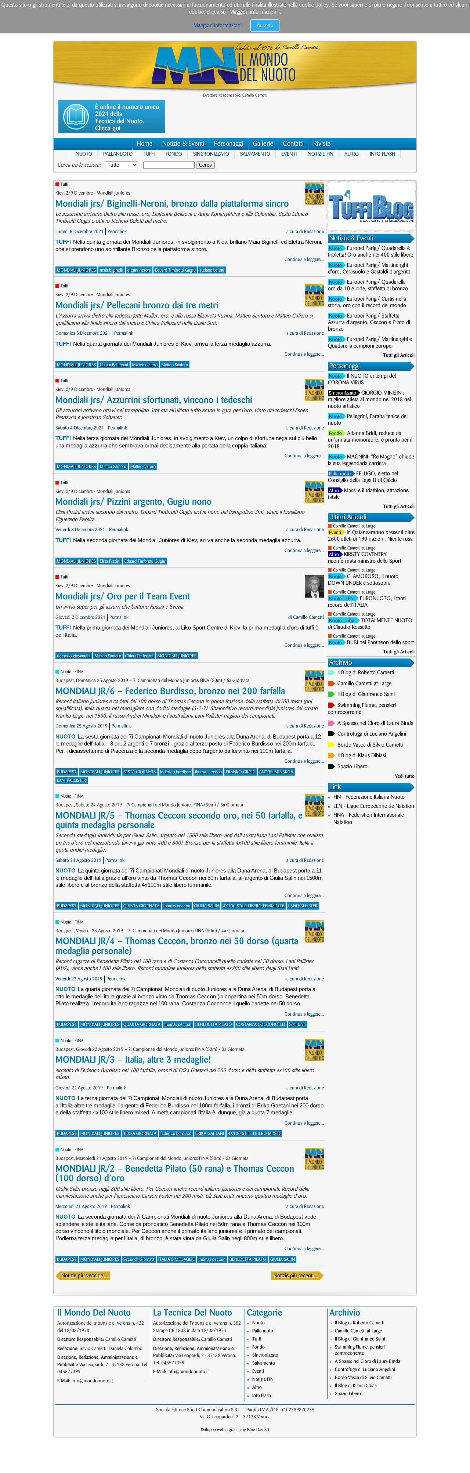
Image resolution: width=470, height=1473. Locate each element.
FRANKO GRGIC (240, 772)
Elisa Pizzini (110, 561)
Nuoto (84, 154)
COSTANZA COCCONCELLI (260, 1025)
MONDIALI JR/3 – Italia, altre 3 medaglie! (133, 1060)
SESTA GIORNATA (139, 772)
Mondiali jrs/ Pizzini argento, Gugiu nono (133, 502)
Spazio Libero (352, 766)
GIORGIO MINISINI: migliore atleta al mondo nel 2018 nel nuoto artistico (369, 400)
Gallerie (263, 144)
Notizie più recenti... (296, 1275)
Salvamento (255, 154)
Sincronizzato (211, 154)
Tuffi (149, 154)
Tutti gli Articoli (399, 355)
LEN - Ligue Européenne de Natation (373, 806)
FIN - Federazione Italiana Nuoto (369, 797)
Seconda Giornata (138, 1260)
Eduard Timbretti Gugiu (175, 270)
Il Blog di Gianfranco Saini (366, 694)
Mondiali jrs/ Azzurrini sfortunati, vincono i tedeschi (153, 400)
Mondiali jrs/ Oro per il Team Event (122, 596)
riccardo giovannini (74, 656)
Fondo (174, 154)
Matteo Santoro (175, 365)
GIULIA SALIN (206, 906)
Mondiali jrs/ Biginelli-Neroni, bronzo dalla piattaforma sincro (172, 204)
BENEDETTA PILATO (213, 1025)
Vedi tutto (405, 776)
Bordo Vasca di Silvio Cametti (370, 745)
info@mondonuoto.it (92, 1381)
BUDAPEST (66, 772)
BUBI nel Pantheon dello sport (380, 642)
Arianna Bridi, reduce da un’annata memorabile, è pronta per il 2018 (370, 440)
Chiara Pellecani (114, 365)
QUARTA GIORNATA (141, 1025)
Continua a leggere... (304, 259)
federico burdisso (175, 772)
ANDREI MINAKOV (276, 772)
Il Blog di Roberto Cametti (365, 672)
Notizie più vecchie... (84, 1275)
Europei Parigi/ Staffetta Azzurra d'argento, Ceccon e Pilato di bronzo (369, 322)
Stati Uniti (297, 1025)
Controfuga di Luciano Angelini (371, 734)
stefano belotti (212, 270)
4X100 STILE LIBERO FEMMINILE (253, 906)
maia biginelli (111, 270)
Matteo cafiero (145, 365)
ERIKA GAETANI (209, 1134)
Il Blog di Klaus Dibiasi (361, 755)
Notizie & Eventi (183, 144)
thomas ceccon (208, 772)
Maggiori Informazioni (218, 25)
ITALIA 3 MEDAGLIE (176, 1260)
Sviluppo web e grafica (221, 1430)
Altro (351, 154)
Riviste (322, 144)
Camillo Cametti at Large (354, 526)
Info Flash (382, 154)
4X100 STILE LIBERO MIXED (254, 1134)
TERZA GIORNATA (139, 1134)
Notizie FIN (320, 154)
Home (145, 144)
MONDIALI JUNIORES (76, 270)
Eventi (289, 154)
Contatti (293, 144)
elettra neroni (139, 270)
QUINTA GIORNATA (141, 906)
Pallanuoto (118, 154)
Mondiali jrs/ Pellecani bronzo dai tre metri (136, 305)
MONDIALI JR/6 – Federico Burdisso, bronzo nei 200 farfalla (170, 691)
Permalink (117, 231)
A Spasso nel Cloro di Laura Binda (375, 723)
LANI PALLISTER (71, 781)
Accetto (265, 25)
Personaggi (228, 144)
